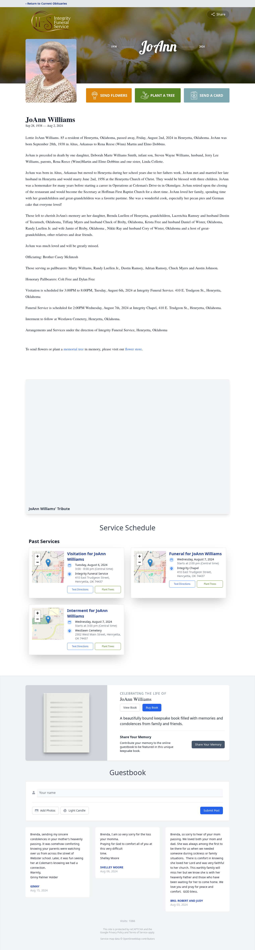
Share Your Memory (208, 744)
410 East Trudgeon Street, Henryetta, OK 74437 (92, 579)
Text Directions (80, 589)
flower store (133, 349)
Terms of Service (138, 932)
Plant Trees (108, 589)
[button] (48, 563)
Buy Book (152, 707)
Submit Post (212, 810)
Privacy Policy (116, 932)
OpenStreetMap (132, 938)
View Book (130, 707)
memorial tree (74, 349)
